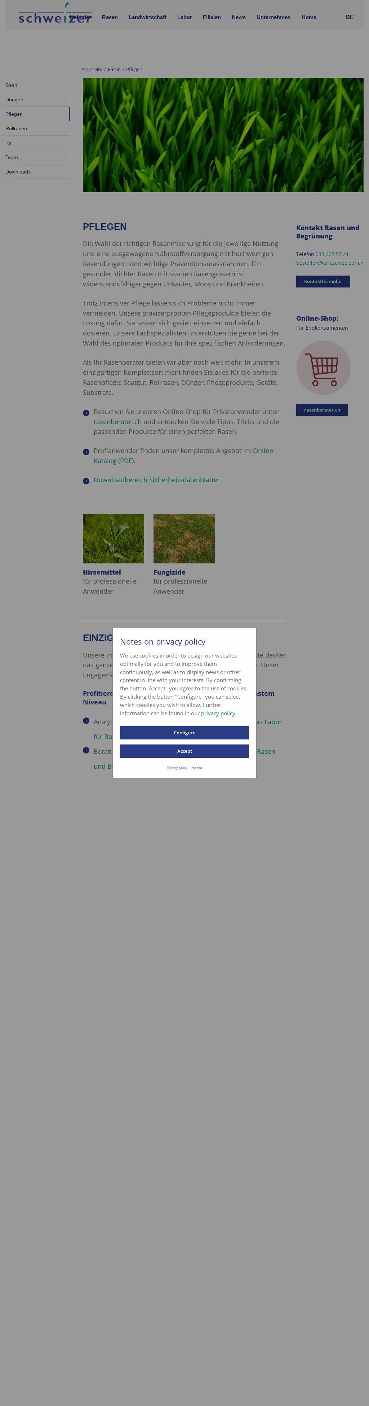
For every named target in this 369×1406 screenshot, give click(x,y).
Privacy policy (177, 767)
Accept (184, 751)
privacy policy (218, 713)
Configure (184, 732)
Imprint (196, 767)
